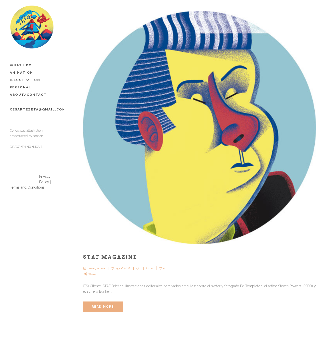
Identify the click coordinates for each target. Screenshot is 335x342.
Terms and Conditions (27, 187)
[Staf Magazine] (199, 127)
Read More (103, 306)
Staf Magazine (110, 257)
